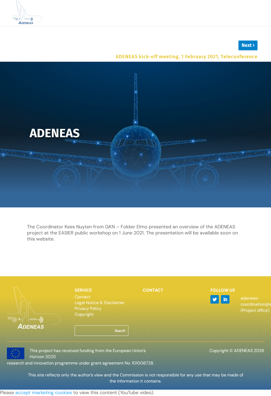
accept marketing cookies (43, 392)
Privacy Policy (88, 309)
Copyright (84, 315)
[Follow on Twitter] (214, 299)
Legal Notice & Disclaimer (100, 303)
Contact (82, 297)
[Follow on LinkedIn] (225, 299)
